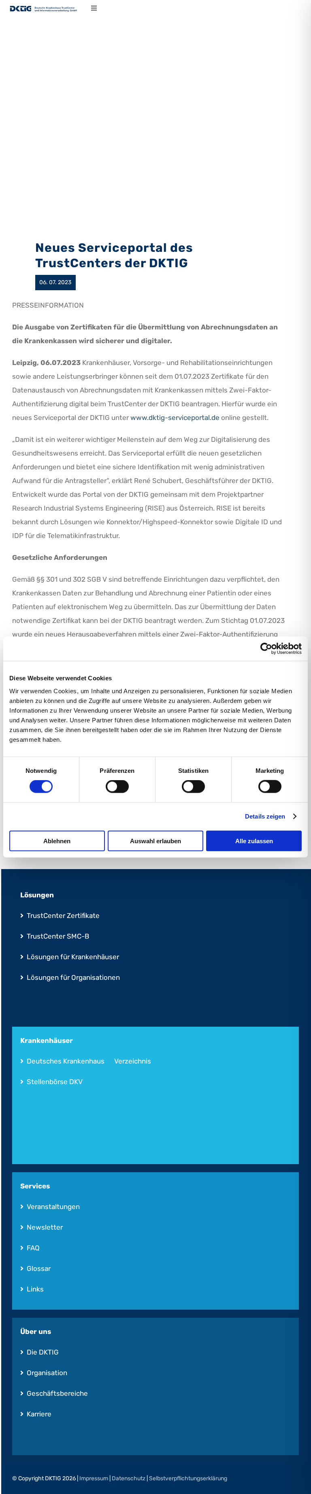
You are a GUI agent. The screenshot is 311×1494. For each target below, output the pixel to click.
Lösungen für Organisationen (73, 977)
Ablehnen (56, 840)
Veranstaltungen (53, 1207)
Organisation (47, 1373)
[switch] (117, 786)
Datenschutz (128, 1478)
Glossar (39, 1268)
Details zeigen (265, 816)
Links (35, 1289)
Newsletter (45, 1227)
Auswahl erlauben (155, 840)
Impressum (93, 1478)
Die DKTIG (43, 1352)
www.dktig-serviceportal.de (174, 418)
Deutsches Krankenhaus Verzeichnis (89, 1061)
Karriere (39, 1414)
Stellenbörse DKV (55, 1082)
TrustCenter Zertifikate (63, 916)
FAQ (33, 1248)
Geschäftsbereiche (57, 1393)
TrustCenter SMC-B (58, 936)
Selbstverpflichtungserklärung (188, 1478)
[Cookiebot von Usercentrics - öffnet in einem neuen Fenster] (266, 649)
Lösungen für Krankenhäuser (73, 957)
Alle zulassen (254, 840)
